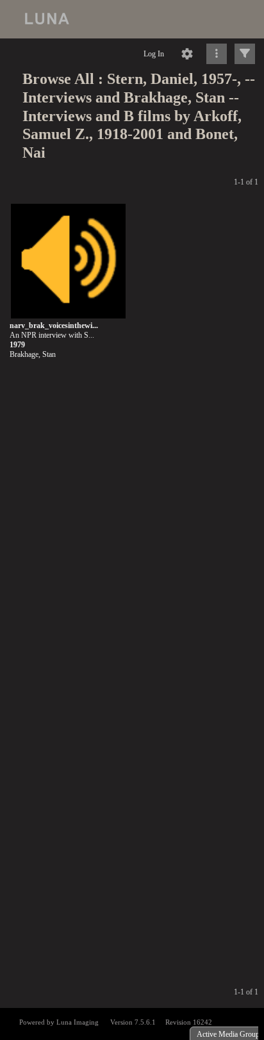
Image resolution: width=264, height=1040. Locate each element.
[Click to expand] (245, 54)
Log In (154, 53)
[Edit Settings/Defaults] (187, 53)
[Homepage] (132, 19)
